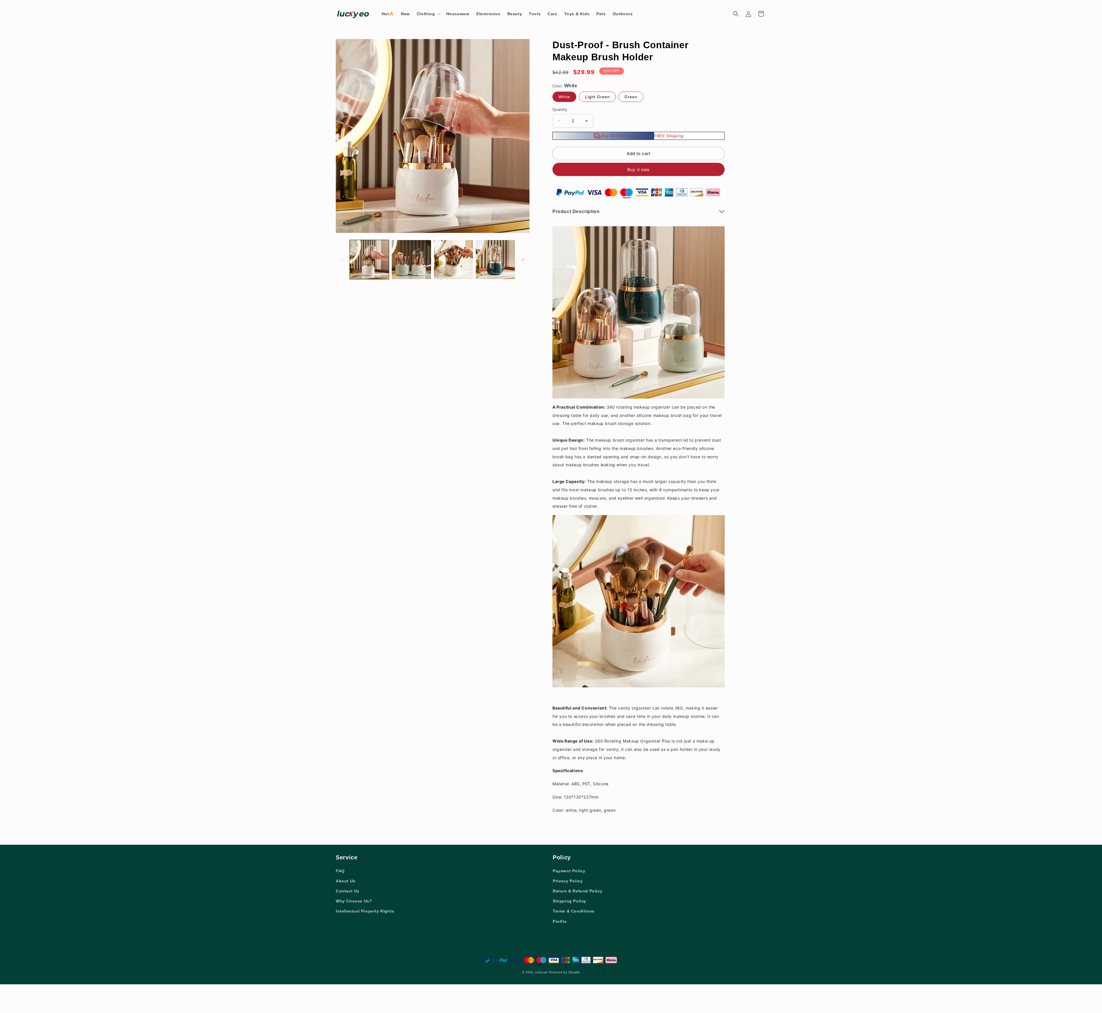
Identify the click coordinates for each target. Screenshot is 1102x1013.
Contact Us (347, 891)
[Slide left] (342, 259)
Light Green (597, 96)
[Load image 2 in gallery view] (411, 259)
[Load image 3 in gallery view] (453, 259)
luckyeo (541, 972)
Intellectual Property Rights (365, 911)
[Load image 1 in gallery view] (369, 259)
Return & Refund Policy (577, 891)
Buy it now (638, 169)
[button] (428, 14)
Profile (559, 921)
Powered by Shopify (564, 972)
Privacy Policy (568, 881)
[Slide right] (523, 259)
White (564, 96)
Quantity (559, 109)
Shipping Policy (569, 901)
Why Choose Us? (354, 901)
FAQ (340, 871)
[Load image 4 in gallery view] (495, 259)
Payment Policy (569, 871)
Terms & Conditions (574, 911)
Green (630, 96)
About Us (346, 881)
